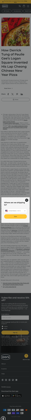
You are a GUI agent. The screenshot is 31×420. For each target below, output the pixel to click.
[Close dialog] (26, 200)
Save (15, 216)
